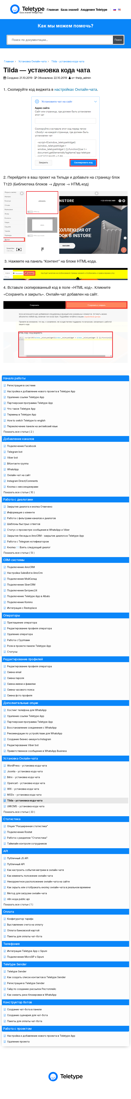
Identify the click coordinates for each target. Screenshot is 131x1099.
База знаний (70, 9)
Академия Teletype (94, 9)
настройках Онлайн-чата (75, 89)
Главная (53, 9)
